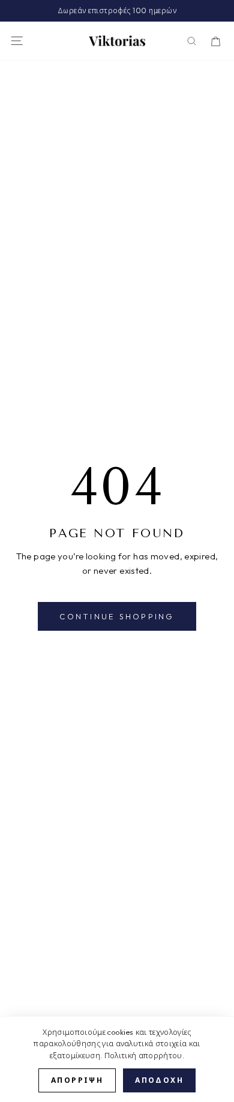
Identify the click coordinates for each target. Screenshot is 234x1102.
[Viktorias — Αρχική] (117, 40)
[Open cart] (215, 41)
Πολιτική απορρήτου (143, 1055)
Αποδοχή (159, 1080)
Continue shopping (116, 616)
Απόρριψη (77, 1080)
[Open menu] (17, 41)
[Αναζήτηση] (191, 41)
